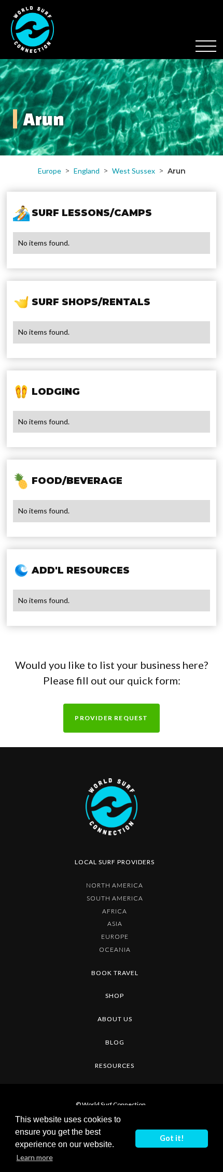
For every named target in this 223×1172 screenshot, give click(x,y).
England (87, 170)
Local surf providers (115, 862)
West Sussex (133, 170)
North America (114, 885)
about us (114, 1019)
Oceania (115, 949)
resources (114, 1065)
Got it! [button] (172, 1138)
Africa (114, 911)
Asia (114, 923)
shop (114, 995)
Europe (49, 170)
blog (114, 1042)
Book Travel (114, 973)
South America (115, 898)
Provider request (111, 718)
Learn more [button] (35, 1157)
